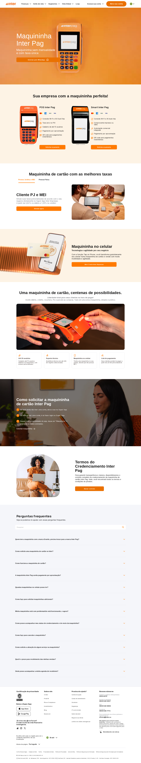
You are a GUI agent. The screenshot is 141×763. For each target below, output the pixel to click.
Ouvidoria (74, 702)
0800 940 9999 (105, 706)
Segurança (75, 706)
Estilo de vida (38, 4)
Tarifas (40, 751)
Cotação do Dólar (33, 751)
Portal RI (46, 698)
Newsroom (47, 714)
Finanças (24, 4)
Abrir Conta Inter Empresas (94, 264)
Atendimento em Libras (111, 732)
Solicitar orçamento (52, 147)
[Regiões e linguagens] (132, 4)
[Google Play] (23, 713)
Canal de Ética (71, 751)
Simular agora (39, 208)
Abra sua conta (116, 4)
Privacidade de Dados (48, 751)
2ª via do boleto (76, 710)
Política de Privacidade (60, 751)
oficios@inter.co (105, 717)
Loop (78, 4)
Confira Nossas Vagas (21, 751)
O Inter (46, 694)
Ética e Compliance (49, 702)
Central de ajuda (76, 694)
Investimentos (48, 706)
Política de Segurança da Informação (85, 751)
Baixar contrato (89, 489)
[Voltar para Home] (10, 3)
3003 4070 (103, 696)
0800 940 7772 (104, 711)
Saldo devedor (76, 714)
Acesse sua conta (94, 4)
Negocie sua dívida (77, 717)
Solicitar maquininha (24, 429)
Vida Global (66, 4)
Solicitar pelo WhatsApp (36, 60)
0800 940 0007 (105, 701)
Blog (45, 710)
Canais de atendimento (78, 698)
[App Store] (23, 708)
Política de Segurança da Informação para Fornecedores (109, 751)
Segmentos (52, 4)
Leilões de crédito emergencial (81, 721)
